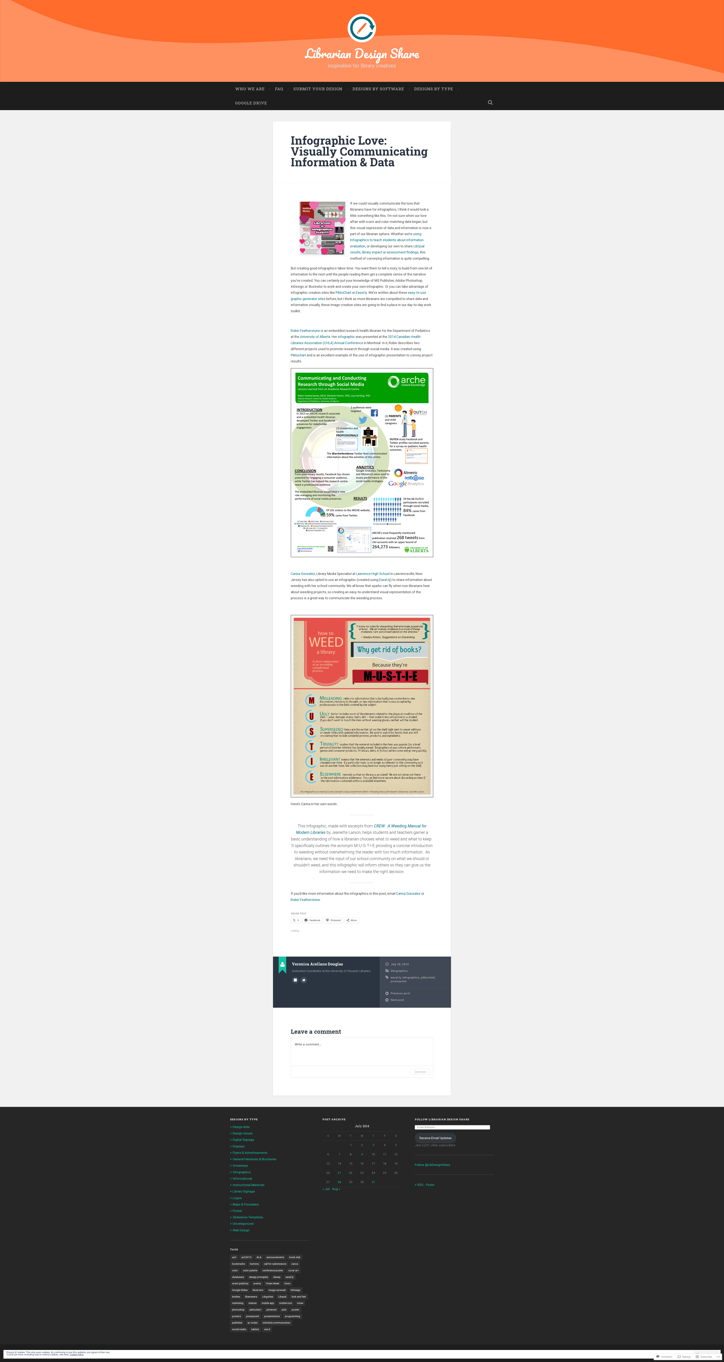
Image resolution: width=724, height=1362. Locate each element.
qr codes (253, 1322)
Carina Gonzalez (303, 574)
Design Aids (241, 1127)
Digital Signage (243, 1140)
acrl (234, 1257)
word (267, 1329)
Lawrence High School (372, 574)
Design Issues (243, 1133)
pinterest (271, 1309)
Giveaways (240, 1165)
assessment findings (403, 252)
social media (239, 1329)
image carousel (277, 1289)
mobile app (268, 1302)
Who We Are (250, 88)
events (257, 1283)
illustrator (258, 1289)
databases (238, 1276)
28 (339, 1182)
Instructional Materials (249, 1185)
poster (295, 1309)
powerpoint (398, 981)
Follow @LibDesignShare (432, 1165)
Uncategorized (243, 1223)
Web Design (241, 1230)
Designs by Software (378, 88)
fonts (287, 1283)
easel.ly (396, 977)
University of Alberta (315, 337)
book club (294, 1257)
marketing (237, 1302)
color (235, 1270)
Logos (237, 1198)
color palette (250, 1270)
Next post (397, 1000)
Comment (420, 1071)
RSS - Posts (425, 1185)
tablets (255, 1329)
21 (339, 1173)
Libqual (282, 1296)
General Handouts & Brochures (254, 1159)
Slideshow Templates (248, 1217)
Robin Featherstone (305, 331)
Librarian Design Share (362, 53)
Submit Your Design (317, 88)
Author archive (295, 980)
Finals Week (272, 1283)
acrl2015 (246, 1257)
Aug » (336, 1189)
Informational (242, 1178)
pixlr (284, 1309)
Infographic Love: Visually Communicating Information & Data (359, 151)
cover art (293, 1270)
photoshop (238, 1309)
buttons (254, 1263)
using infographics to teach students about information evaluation (387, 240)
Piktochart (298, 355)
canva (294, 1263)
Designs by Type (433, 88)
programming (292, 1316)
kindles (236, 1296)
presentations (272, 1316)
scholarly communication (276, 1322)
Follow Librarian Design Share (442, 1119)
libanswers (251, 1296)
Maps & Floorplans (246, 1204)
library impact (372, 252)
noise (300, 1302)
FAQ (279, 88)
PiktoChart (343, 293)
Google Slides (240, 1289)
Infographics (399, 971)
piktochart (428, 977)
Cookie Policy (77, 1354)
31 (373, 1182)
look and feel (298, 1296)
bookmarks (238, 1263)
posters (236, 1316)
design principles (258, 1276)
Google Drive (251, 103)
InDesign (295, 1289)
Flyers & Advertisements (250, 1153)
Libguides (267, 1296)
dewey (276, 1276)
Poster (237, 1211)
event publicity (240, 1283)
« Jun (326, 1189)
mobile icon (285, 1302)
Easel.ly (361, 293)
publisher (237, 1322)
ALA (259, 1257)
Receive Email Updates (436, 1138)
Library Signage (244, 1191)
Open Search (490, 102)
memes (252, 1302)
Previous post (400, 993)
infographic (347, 337)
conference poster (272, 1270)
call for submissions (275, 1263)
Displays (239, 1146)
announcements (275, 1257)
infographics (411, 977)
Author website (303, 980)
